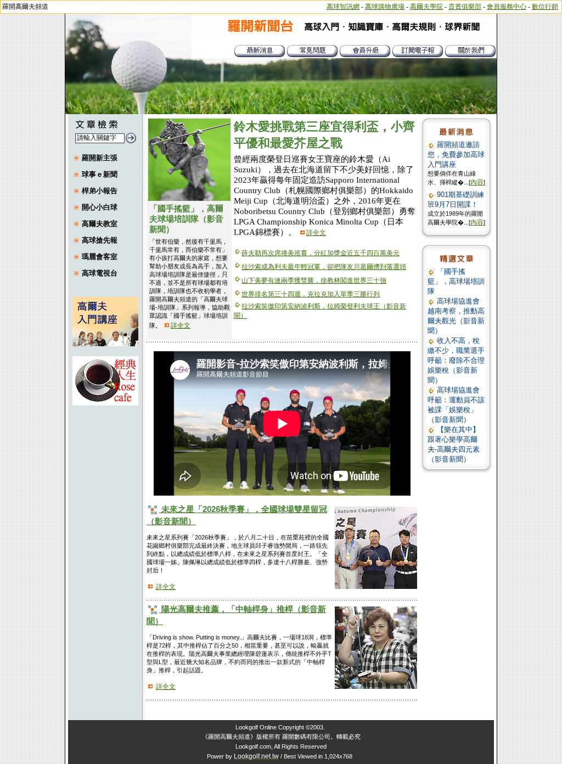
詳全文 (180, 325)
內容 (477, 182)
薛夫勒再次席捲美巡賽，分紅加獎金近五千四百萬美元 (320, 253)
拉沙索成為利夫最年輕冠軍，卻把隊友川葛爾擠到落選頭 (323, 267)
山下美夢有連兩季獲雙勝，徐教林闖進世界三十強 (313, 280)
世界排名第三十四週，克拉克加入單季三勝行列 (310, 294)
